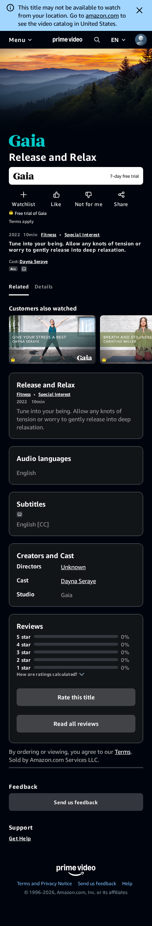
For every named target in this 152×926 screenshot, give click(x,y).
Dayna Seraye (34, 261)
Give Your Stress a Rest (52, 339)
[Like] (56, 194)
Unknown (73, 567)
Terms (123, 751)
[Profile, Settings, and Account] (141, 39)
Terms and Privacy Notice (44, 883)
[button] (50, 674)
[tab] (19, 286)
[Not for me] (88, 194)
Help (127, 883)
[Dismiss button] (139, 10)
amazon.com (102, 15)
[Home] (67, 40)
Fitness (48, 234)
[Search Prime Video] (97, 39)
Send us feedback (97, 883)
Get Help (20, 838)
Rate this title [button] (76, 696)
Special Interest (82, 234)
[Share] (121, 194)
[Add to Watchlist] (23, 194)
